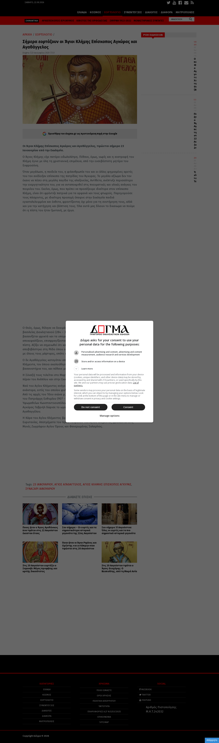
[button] (109, 368)
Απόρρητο (212, 740)
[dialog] (109, 371)
